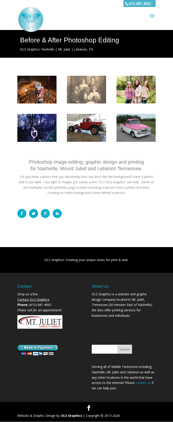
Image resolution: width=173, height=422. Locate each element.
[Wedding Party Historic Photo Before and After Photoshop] (86, 90)
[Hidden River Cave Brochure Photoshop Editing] (37, 90)
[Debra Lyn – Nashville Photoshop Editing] (37, 128)
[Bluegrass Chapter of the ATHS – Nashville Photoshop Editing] (86, 128)
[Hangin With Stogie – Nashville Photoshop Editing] (136, 90)
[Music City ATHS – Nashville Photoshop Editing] (136, 128)
